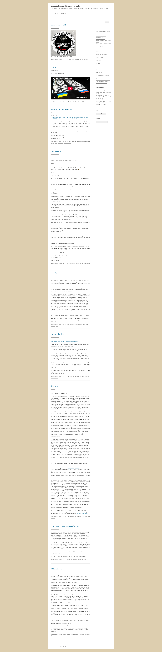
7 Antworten (53, 389)
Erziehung (68, 263)
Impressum (63, 13)
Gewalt (84, 324)
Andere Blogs (69, 59)
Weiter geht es (98, 37)
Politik (68, 101)
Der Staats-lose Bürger (100, 57)
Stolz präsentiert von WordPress (61, 646)
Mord (68, 634)
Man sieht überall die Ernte (59, 334)
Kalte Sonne (98, 63)
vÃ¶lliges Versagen (59, 561)
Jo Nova (97, 61)
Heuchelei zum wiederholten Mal (61, 110)
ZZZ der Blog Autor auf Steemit (101, 83)
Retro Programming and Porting (102, 71)
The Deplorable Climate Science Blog (102, 75)
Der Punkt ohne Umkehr (82, 513)
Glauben (82, 634)
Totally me (97, 30)
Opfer (86, 59)
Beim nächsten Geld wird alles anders (66, 6)
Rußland (61, 143)
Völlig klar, (97, 46)
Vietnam (65, 143)
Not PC (97, 66)
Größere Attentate (56, 569)
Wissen (73, 59)
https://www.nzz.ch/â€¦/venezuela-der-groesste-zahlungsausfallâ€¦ (65, 341)
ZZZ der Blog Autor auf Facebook (102, 81)
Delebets (68, 559)
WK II (70, 143)
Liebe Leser (54, 386)
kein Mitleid (82, 376)
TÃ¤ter (57, 326)
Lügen (68, 324)
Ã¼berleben (82, 516)
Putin (59, 143)
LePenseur (98, 105)
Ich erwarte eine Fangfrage (100, 31)
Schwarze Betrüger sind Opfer (101, 40)
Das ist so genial (56, 151)
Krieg (81, 101)
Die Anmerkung (98, 58)
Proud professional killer (100, 39)
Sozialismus (55, 378)
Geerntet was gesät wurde (73, 468)
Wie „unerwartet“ (103, 104)
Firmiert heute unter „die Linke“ (101, 33)
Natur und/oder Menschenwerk (102, 43)
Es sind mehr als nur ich (58, 25)
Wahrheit (86, 101)
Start (52, 13)
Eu (80, 634)
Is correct (97, 42)
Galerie (56, 13)
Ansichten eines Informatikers (101, 54)
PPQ (96, 69)
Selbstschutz (53, 326)
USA (51, 635)
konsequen (87, 263)
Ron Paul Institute (99, 72)
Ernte (86, 516)
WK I (68, 143)
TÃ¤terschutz (53, 561)
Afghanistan (84, 141)
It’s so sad (54, 67)
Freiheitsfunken (98, 60)
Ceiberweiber (98, 55)
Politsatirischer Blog (99, 67)
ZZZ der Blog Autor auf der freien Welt (103, 80)
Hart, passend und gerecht (101, 36)
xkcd (96, 78)
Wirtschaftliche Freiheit (100, 77)
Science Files (98, 74)
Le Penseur (98, 64)
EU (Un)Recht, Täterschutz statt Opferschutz (65, 526)
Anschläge (54, 273)
